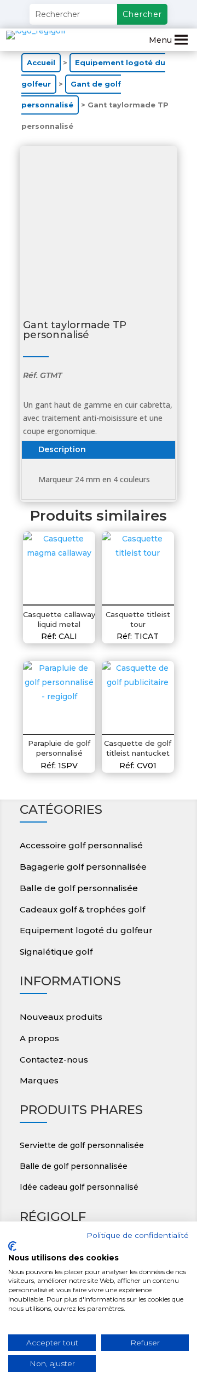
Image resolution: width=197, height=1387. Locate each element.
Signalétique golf (56, 951)
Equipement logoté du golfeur (86, 930)
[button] (160, 40)
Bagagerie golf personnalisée (83, 866)
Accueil (41, 63)
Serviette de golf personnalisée (82, 1145)
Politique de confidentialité (137, 1235)
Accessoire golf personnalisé (81, 845)
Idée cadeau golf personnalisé (79, 1187)
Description (62, 449)
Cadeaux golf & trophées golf (82, 909)
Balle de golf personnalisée (79, 888)
